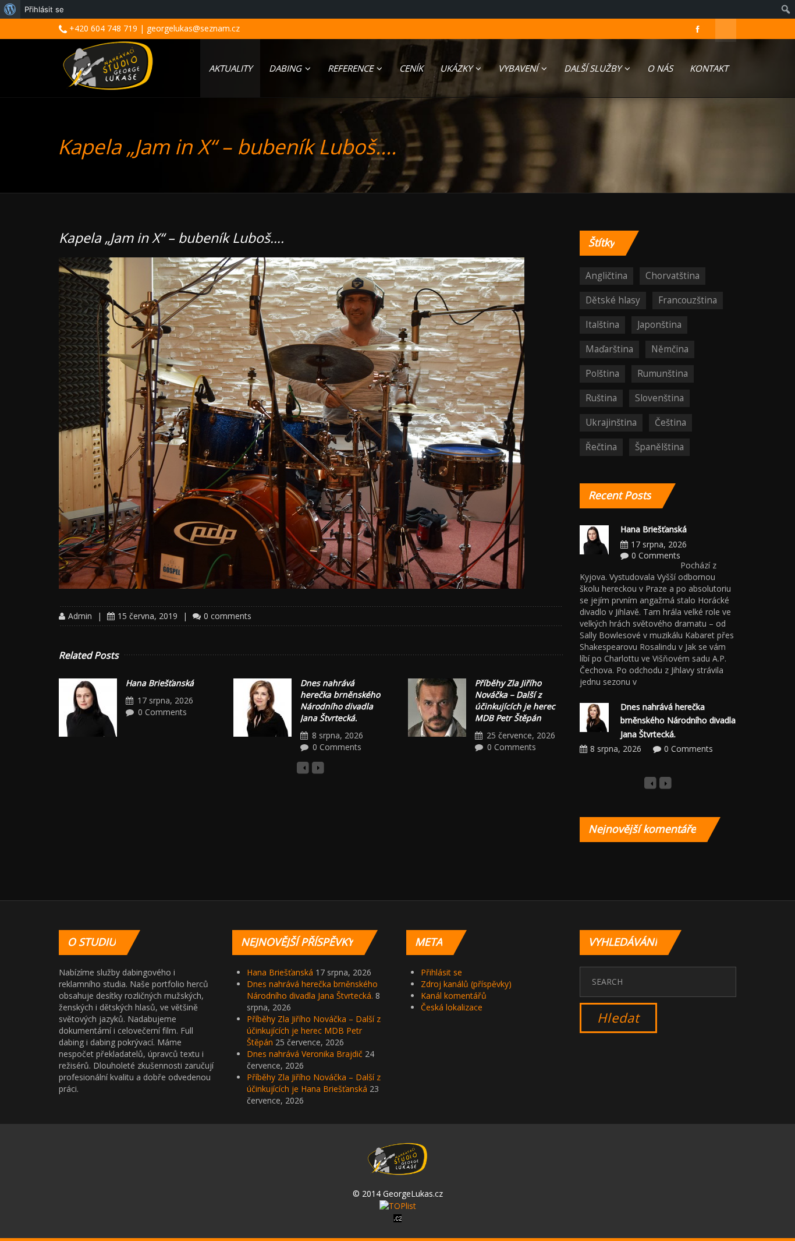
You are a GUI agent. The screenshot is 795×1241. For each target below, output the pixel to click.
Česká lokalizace (451, 1007)
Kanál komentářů (454, 995)
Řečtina (601, 447)
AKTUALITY (230, 68)
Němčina (669, 349)
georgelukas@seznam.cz (193, 28)
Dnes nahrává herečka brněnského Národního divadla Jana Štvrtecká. (340, 700)
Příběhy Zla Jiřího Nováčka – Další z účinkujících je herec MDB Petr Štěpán (515, 700)
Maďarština (609, 349)
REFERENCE (351, 68)
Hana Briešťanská (160, 682)
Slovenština (659, 398)
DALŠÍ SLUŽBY (593, 68)
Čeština (670, 422)
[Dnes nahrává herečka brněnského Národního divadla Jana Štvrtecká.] (262, 707)
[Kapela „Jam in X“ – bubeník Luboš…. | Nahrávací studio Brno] (108, 65)
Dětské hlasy (612, 300)
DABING (286, 68)
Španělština (659, 447)
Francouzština (687, 300)
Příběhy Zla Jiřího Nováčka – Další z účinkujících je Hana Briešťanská (314, 1083)
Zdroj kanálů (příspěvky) (466, 983)
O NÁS (660, 68)
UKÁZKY (457, 68)
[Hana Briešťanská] (88, 707)
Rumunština (662, 373)
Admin (80, 615)
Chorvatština (672, 276)
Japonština (659, 325)
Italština (602, 325)
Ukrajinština (611, 422)
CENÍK (411, 68)
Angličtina (606, 276)
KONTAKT (709, 68)
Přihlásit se (441, 972)
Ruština (601, 398)
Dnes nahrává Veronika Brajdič (305, 1053)
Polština (602, 373)
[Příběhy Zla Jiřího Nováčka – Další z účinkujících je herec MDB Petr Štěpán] (437, 707)
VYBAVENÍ (519, 68)
